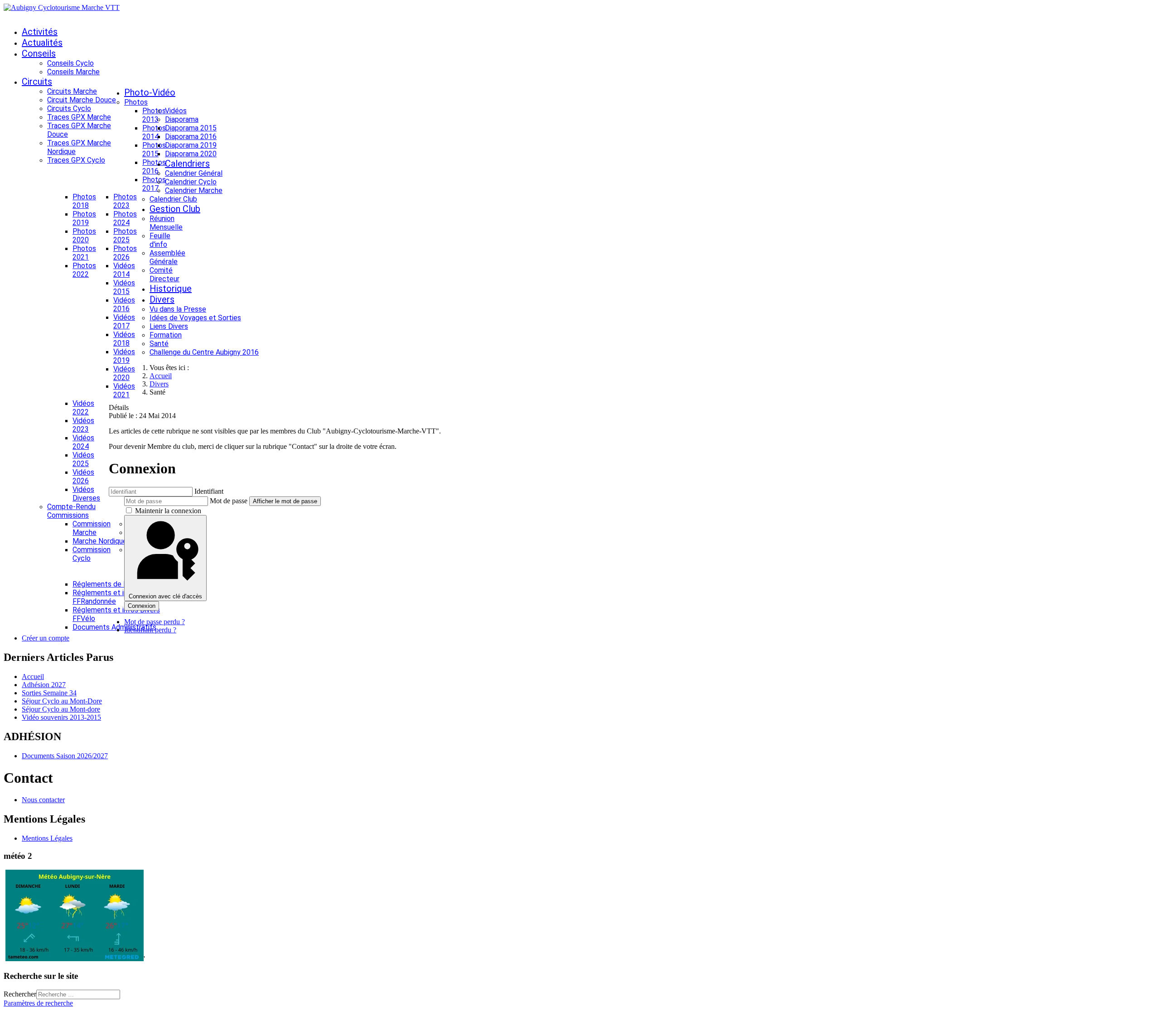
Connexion (141, 605)
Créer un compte (45, 638)
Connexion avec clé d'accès (165, 596)
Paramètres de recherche (38, 1003)
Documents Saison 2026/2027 (65, 756)
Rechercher (20, 994)
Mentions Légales (47, 838)
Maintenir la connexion (168, 511)
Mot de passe (228, 501)
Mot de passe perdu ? (154, 622)
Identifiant (208, 491)
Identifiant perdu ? (150, 630)
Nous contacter (43, 800)
